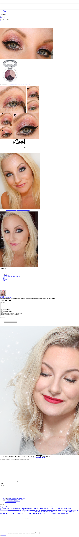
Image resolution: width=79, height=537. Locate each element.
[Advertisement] (13, 271)
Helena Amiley (3, 17)
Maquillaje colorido (53, 506)
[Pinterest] (10, 23)
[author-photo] (3, 295)
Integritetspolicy (39, 521)
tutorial (4, 280)
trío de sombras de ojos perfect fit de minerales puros (11, 276)
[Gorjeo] (6, 23)
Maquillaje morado (6, 275)
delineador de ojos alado (64, 513)
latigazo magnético (29, 508)
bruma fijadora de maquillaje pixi (43, 511)
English (11, 536)
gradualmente (5, 279)
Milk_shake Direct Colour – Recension (13, 501)
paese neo (42, 510)
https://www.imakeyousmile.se (5, 297)
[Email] (14, 23)
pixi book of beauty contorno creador (6, 511)
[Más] (21, 23)
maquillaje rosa (5, 278)
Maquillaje (4, 11)
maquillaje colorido (13, 506)
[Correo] (15, 527)
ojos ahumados (20, 513)
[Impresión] (17, 23)
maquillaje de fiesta (57, 510)
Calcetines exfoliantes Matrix (11, 289)
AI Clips (4, 499)
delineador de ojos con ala (44, 506)
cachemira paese (26, 510)
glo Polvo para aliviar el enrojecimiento (12, 508)
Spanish (4, 535)
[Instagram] (12, 527)
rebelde (4, 277)
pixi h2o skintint (31, 511)
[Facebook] (2, 23)
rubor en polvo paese (51, 510)
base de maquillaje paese (35, 510)
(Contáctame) (43, 457)
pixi (77, 510)
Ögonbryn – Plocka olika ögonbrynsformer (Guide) (16, 498)
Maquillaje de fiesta (66, 510)
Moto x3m (4, 498)
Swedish (5, 536)
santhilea (63, 511)
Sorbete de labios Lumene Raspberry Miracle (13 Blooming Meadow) (18, 210)
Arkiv (1, 485)
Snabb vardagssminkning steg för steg (11, 500)
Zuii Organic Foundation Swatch (10, 502)
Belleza (4, 10)
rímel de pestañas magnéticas (41, 508)
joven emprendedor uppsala (49, 513)
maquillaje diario (56, 513)
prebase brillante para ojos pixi (20, 511)
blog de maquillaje (55, 508)
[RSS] (18, 527)
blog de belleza (4, 506)
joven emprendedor (43, 513)
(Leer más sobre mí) (37, 457)
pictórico (73, 510)
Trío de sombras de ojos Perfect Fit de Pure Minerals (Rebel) (20, 84)
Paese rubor (10, 510)
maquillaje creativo (21, 506)
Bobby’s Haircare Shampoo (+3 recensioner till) (15, 499)
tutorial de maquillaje (63, 508)
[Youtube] (21, 527)
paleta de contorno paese (16, 510)
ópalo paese (46, 510)
